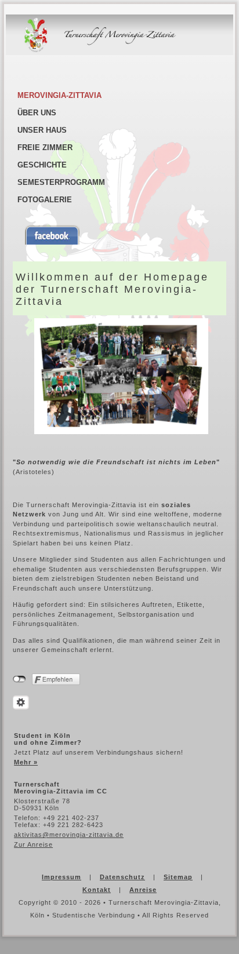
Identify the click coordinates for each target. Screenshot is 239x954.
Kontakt (96, 889)
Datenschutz (122, 876)
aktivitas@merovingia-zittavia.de (69, 834)
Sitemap (178, 876)
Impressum (61, 876)
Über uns (36, 112)
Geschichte (42, 165)
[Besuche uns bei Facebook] (124, 235)
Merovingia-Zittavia (59, 95)
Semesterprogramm (61, 182)
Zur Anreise (33, 844)
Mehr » (26, 762)
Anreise (143, 889)
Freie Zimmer (45, 147)
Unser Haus (42, 130)
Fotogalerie (44, 199)
